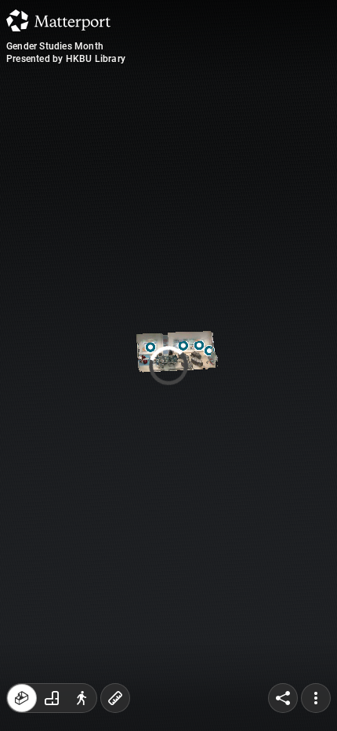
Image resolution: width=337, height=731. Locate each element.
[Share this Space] (283, 698)
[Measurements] (115, 698)
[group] (51, 698)
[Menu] (316, 698)
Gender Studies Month (54, 46)
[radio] (22, 698)
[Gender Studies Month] (168, 365)
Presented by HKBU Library (65, 58)
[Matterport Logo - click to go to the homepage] (58, 20)
